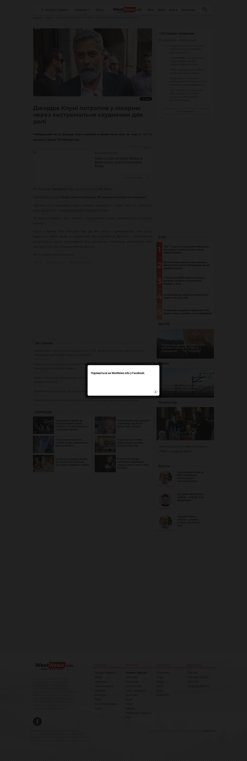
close (155, 391)
